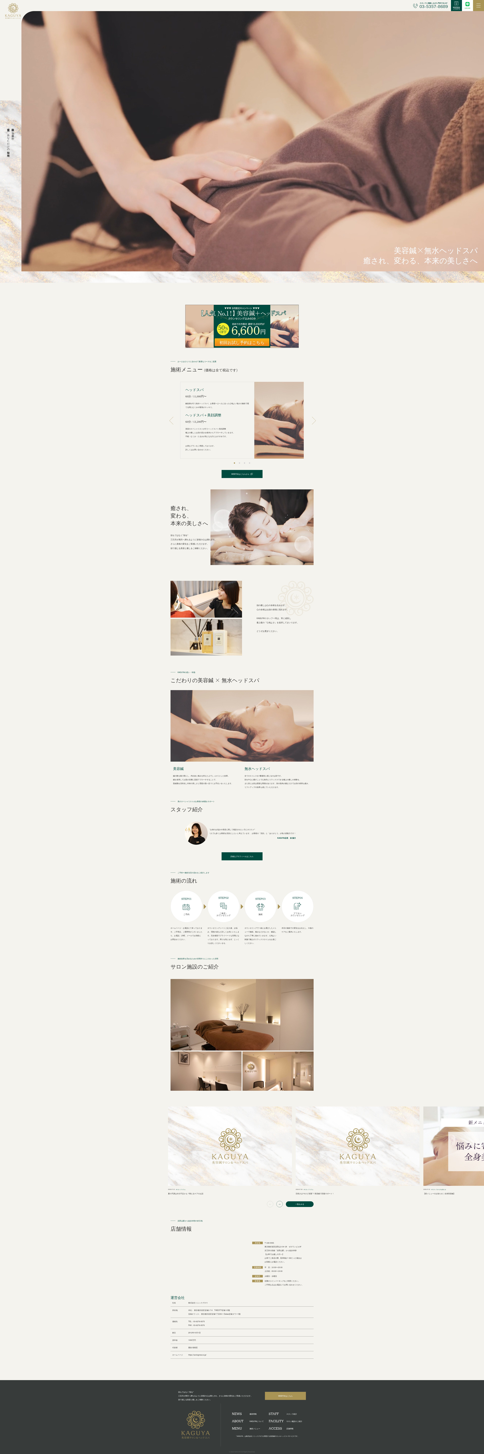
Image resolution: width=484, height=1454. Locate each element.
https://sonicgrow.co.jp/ (197, 1355)
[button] (175, 421)
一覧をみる (299, 1204)
